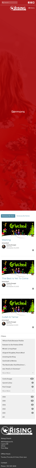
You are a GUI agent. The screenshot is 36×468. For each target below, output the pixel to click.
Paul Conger (17, 387)
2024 (17, 405)
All (3, 417)
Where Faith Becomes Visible (13, 341)
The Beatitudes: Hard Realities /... (14, 365)
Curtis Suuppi (17, 379)
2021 (17, 413)
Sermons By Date (8, 216)
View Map (4, 448)
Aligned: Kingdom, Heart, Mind (13, 353)
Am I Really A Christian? (11, 369)
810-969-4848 (11, 466)
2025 (17, 401)
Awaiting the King (9, 357)
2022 (17, 409)
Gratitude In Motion (9, 361)
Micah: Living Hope (9, 349)
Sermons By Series (23, 216)
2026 (17, 397)
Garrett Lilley (17, 383)
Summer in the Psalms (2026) (12, 345)
